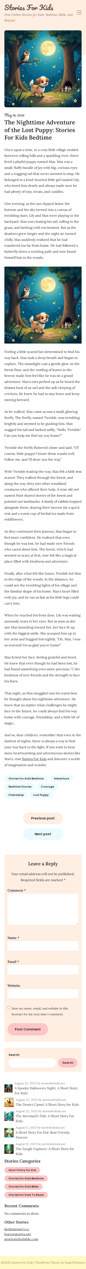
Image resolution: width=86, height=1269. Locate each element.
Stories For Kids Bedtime (26, 778)
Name (13, 938)
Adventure (61, 778)
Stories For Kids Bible (23, 1187)
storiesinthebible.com (21, 1239)
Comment (17, 890)
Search (14, 1055)
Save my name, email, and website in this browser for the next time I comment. (40, 1011)
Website (14, 985)
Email (13, 962)
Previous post (43, 818)
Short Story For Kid (22, 1170)
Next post (43, 834)
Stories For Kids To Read (26, 1195)
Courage (47, 787)
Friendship (16, 795)
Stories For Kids (28, 7)
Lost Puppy (41, 795)
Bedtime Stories (20, 787)
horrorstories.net (17, 1234)
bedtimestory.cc (16, 1229)
